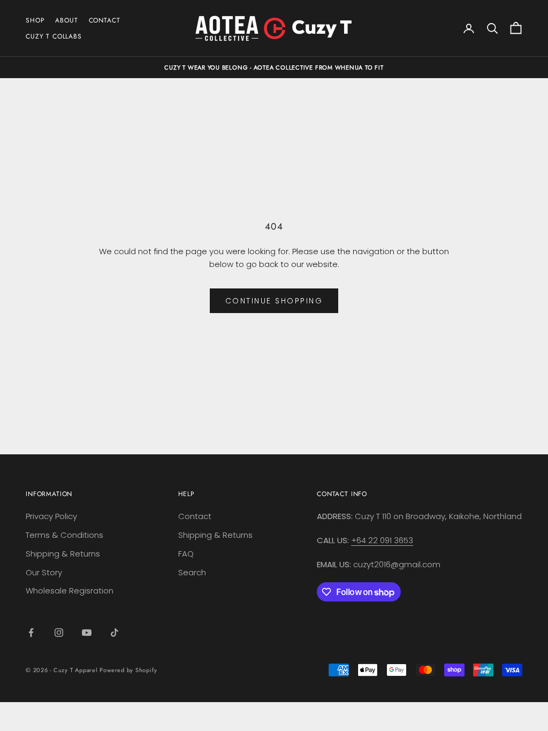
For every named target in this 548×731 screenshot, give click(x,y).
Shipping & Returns (63, 553)
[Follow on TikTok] (114, 632)
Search (192, 572)
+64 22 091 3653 (382, 540)
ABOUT (66, 20)
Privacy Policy (51, 516)
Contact (194, 516)
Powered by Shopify (128, 670)
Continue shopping (274, 300)
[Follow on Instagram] (59, 632)
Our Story (44, 572)
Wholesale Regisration (69, 590)
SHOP (35, 20)
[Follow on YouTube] (86, 632)
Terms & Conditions (64, 534)
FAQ (186, 553)
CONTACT (104, 20)
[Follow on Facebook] (31, 632)
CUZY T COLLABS (54, 36)
